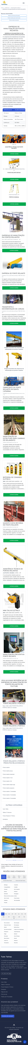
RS (22, 914)
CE (8, 917)
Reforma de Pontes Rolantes (14, 15)
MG (6, 914)
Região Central (3, 876)
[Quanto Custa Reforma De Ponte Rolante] (14, 511)
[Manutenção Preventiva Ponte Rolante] (14, 642)
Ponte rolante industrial (14, 20)
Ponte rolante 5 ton (8, 778)
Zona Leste (24, 876)
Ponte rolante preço (8, 771)
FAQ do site (4, 994)
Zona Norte (9, 876)
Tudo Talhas (6, 957)
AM (19, 917)
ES (9, 914)
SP (12, 914)
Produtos (7, 7)
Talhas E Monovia (7, 812)
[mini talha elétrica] (14, 600)
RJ (2, 914)
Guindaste (5, 819)
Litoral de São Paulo (20, 880)
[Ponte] (14, 163)
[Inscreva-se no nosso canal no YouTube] (7, 973)
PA (24, 917)
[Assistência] (14, 139)
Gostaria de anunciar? (7, 1016)
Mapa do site (4, 992)
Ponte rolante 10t (7, 781)
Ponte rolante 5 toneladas (9, 798)
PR (15, 914)
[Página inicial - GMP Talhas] (5, 2)
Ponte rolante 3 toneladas (9, 795)
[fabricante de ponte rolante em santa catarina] (14, 381)
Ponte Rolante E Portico (7, 987)
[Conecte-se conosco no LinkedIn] (10, 973)
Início (2, 7)
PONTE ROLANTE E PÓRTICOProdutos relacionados (14, 762)
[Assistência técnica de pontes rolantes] (14, 557)
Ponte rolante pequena (8, 788)
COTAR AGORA (14, 154)
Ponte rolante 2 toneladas (9, 791)
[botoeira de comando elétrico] (14, 469)
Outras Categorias (14, 805)
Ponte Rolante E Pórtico (9, 816)
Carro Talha (5, 809)
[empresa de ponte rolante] (13, 263)
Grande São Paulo (7, 880)
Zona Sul (19, 876)
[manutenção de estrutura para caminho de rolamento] (14, 424)
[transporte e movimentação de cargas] (13, 299)
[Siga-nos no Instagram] (5, 973)
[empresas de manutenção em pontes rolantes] (13, 222)
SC (19, 914)
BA (3, 917)
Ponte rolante (6, 767)
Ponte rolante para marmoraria (14, 17)
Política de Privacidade (6, 997)
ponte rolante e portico (15, 7)
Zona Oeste (14, 876)
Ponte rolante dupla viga (9, 784)
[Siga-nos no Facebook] (2, 973)
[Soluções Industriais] (14, 1037)
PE (25, 914)
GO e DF (14, 917)
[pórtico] (14, 189)
